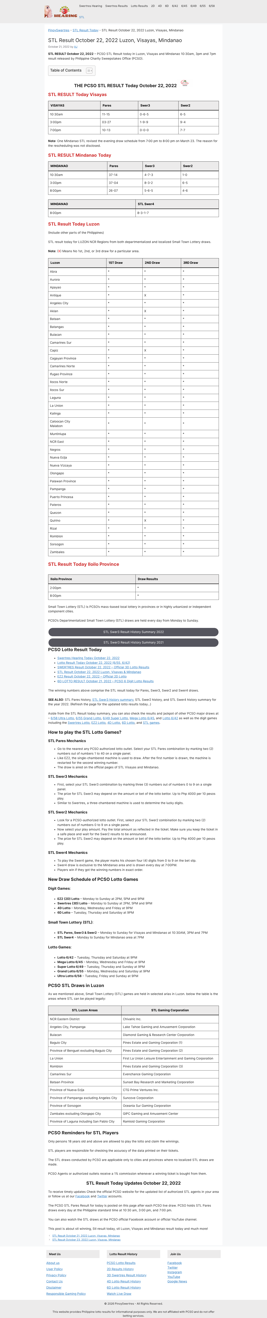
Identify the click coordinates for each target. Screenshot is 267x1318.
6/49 (194, 6)
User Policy (54, 1269)
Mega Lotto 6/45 (142, 718)
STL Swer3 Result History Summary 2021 (134, 642)
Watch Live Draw (119, 1294)
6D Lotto (128, 722)
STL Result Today (85, 30)
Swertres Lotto (79, 722)
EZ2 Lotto (98, 722)
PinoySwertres (58, 30)
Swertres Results (116, 6)
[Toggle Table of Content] (87, 71)
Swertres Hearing (90, 6)
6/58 (212, 6)
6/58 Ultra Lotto (62, 718)
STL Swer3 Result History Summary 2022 (133, 632)
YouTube (173, 1277)
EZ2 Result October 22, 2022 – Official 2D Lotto (92, 676)
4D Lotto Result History (124, 1281)
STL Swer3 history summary (112, 699)
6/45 (184, 6)
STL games (151, 722)
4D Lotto (113, 722)
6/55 (203, 6)
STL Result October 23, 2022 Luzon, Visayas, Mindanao (86, 1239)
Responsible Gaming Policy (66, 1294)
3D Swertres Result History (126, 1275)
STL (81, 17)
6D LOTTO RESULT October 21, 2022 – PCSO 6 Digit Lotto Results (105, 681)
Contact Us (54, 1281)
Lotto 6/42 (170, 718)
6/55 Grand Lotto (88, 718)
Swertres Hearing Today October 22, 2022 (88, 658)
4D (160, 6)
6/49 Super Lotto (115, 718)
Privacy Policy (56, 1275)
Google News (177, 1281)
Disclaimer (53, 1287)
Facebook (82, 1196)
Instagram (174, 1272)
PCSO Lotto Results (121, 1263)
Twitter (102, 1196)
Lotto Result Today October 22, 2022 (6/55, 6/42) (93, 663)
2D (153, 6)
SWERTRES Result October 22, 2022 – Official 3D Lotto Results (103, 667)
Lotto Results (139, 6)
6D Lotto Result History (124, 1287)
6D (167, 6)
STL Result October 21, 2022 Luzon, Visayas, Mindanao (86, 1235)
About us (53, 1263)
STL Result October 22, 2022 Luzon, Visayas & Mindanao (99, 672)
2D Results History (120, 1269)
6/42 (175, 6)
